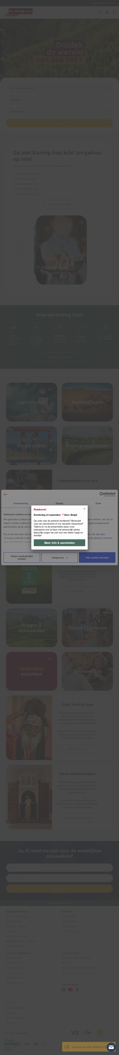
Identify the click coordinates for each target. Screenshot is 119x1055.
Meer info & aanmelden (59, 543)
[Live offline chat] (111, 1047)
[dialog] (59, 527)
